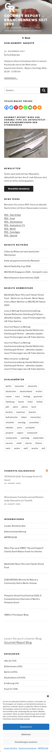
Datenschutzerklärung (27, 748)
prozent (9, 433)
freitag (26, 396)
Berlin (7, 672)
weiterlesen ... (11, 78)
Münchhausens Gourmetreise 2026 (21, 277)
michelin (10, 422)
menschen (35, 417)
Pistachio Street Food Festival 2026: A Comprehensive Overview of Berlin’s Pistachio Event (22, 599)
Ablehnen (26, 734)
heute (21, 402)
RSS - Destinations (13, 222)
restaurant (32, 433)
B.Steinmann (10, 666)
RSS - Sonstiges (12, 232)
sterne (28, 443)
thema (38, 443)
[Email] (30, 107)
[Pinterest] (16, 107)
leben (24, 417)
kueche (32, 412)
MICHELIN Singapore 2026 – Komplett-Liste (26, 272)
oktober (9, 427)
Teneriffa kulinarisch (19, 471)
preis (19, 427)
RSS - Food (9, 218)
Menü (27, 38)
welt (26, 448)
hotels (39, 402)
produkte (30, 427)
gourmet (38, 396)
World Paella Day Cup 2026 (17, 266)
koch (33, 407)
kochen (9, 412)
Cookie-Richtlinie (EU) (15, 526)
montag (21, 422)
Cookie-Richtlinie (10, 748)
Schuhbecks (12, 55)
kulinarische (12, 417)
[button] (47, 696)
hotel (30, 402)
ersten (39, 391)
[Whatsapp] (25, 107)
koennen (21, 412)
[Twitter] (11, 107)
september (38, 438)
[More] (39, 107)
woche (34, 448)
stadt (19, 443)
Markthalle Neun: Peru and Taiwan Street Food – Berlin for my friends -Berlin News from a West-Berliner (24, 298)
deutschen (11, 391)
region (20, 433)
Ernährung (9, 683)
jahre (15, 407)
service (9, 443)
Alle (6, 661)
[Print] (35, 107)
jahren (25, 407)
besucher (19, 386)
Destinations (10, 677)
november (34, 422)
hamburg (10, 402)
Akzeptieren (26, 727)
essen (9, 396)
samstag (25, 438)
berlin (8, 386)
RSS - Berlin (10, 229)
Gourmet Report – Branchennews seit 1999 (26, 20)
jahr (7, 407)
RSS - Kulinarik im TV (14, 225)
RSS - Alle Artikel (12, 215)
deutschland (26, 391)
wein (8, 448)
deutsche (32, 386)
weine (17, 448)
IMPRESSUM (43, 748)
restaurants (11, 438)
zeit (43, 448)
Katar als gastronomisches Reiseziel (22, 260)
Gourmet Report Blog (18, 642)
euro (17, 396)
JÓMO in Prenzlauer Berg (16, 615)
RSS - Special (10, 235)
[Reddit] (21, 107)
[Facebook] (6, 107)
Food (6, 689)
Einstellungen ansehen (26, 742)
